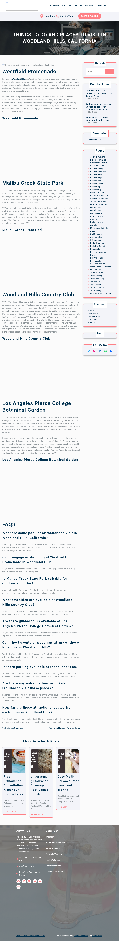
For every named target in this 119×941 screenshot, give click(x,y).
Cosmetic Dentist (97, 166)
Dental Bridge (96, 178)
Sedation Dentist (97, 264)
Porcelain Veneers (98, 252)
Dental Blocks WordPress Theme (30, 935)
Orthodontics (96, 237)
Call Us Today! (67, 16)
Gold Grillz (94, 219)
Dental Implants (97, 183)
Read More (11, 811)
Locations (50, 16)
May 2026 (92, 311)
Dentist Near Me (97, 192)
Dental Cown (95, 180)
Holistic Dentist (97, 222)
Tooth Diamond (97, 287)
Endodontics (95, 207)
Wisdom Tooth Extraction (101, 293)
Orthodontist (95, 240)
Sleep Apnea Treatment (100, 267)
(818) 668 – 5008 (27, 866)
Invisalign (94, 225)
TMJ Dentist (95, 284)
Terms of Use (96, 281)
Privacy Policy (96, 255)
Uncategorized (94, 140)
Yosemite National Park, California (64, 728)
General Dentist (97, 216)
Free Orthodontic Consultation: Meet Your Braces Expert (99, 93)
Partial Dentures (97, 243)
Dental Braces (96, 174)
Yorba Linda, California (12, 728)
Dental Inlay (95, 186)
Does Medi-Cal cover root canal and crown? (98, 118)
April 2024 (92, 319)
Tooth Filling (95, 290)
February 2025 (94, 313)
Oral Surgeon (96, 234)
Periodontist (95, 249)
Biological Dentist (98, 160)
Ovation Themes (81, 935)
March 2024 (93, 322)
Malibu (10, 183)
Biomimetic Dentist (98, 163)
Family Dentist (96, 213)
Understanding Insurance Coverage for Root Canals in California (100, 107)
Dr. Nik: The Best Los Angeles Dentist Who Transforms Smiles (99, 198)
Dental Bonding (97, 169)
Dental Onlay (95, 189)
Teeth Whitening (97, 279)
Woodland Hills (18, 79)
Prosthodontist (97, 258)
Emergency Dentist (98, 204)
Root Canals (95, 261)
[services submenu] (94, 6)
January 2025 (94, 316)
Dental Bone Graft (98, 172)
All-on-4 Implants (97, 157)
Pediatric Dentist (97, 246)
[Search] (109, 72)
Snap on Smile (96, 270)
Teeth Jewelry (96, 275)
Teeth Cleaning (96, 273)
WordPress (97, 935)
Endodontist (95, 210)
